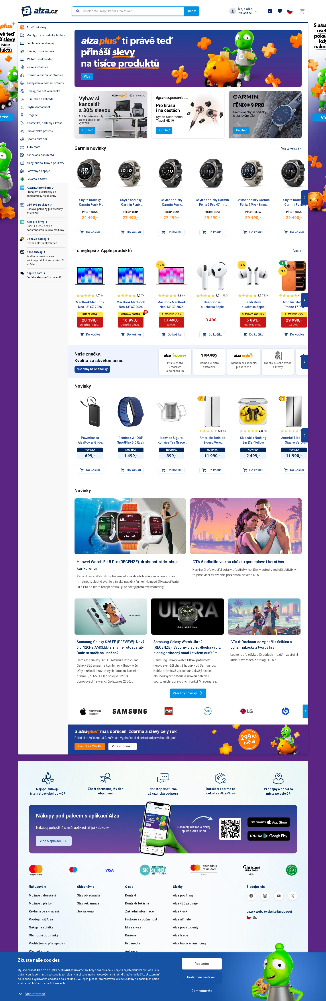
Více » (297, 251)
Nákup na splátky (41, 927)
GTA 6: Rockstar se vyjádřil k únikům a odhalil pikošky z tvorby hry (261, 645)
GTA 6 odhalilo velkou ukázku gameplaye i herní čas (238, 561)
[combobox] (128, 11)
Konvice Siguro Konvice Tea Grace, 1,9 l (171, 440)
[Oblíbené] (280, 11)
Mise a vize (133, 927)
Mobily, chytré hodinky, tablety (46, 35)
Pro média (132, 943)
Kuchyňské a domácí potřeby (45, 83)
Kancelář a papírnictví (40, 155)
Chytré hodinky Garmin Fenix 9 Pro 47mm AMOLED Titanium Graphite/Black (171, 202)
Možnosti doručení (42, 895)
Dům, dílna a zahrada (40, 99)
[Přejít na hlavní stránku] (39, 11)
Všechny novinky (185, 693)
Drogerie (32, 115)
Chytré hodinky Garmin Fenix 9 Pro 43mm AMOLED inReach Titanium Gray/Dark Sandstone (253, 202)
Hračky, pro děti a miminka (43, 91)
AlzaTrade (180, 935)
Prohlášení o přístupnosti (47, 943)
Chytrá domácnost (38, 107)
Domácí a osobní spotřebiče (45, 75)
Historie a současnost (141, 919)
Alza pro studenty (185, 927)
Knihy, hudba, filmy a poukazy (45, 163)
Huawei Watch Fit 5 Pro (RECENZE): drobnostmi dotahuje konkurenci (128, 565)
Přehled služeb (39, 951)
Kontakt (130, 895)
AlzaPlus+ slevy (36, 27)
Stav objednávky (88, 895)
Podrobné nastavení (201, 977)
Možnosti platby (40, 903)
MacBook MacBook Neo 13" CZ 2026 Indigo (131, 304)
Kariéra (130, 935)
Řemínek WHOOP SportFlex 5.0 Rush (130, 440)
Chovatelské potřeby (40, 131)
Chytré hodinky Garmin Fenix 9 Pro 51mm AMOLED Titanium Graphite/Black (294, 202)
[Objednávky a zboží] (270, 11)
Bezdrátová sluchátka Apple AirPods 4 (212, 304)
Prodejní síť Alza (41, 919)
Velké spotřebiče (37, 67)
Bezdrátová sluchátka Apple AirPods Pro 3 (253, 304)
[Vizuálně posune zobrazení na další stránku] (304, 197)
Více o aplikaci (50, 841)
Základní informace (139, 911)
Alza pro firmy (183, 895)
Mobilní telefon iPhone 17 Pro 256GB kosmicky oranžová (294, 304)
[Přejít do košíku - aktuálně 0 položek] (302, 11)
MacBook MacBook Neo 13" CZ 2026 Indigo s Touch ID (90, 304)
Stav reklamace (88, 903)
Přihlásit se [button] (245, 13)
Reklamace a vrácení (44, 911)
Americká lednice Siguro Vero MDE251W (212, 440)
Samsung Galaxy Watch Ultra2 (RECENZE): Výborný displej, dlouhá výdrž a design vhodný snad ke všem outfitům (187, 647)
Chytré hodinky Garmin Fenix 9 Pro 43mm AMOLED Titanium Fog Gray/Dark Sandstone (130, 202)
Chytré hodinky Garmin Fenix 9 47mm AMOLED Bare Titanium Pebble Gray (90, 202)
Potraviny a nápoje (38, 171)
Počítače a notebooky (41, 43)
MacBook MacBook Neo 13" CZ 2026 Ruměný (171, 304)
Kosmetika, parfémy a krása (44, 123)
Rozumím (202, 963)
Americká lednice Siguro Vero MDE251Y (294, 440)
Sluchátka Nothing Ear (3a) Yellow (253, 440)
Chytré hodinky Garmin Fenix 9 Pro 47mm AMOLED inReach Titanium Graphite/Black (212, 202)
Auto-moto (34, 147)
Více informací (35, 994)
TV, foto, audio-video (40, 59)
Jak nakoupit (86, 911)
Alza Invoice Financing (189, 943)
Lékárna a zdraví (37, 179)
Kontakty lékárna (137, 903)
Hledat (191, 11)
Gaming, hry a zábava (40, 51)
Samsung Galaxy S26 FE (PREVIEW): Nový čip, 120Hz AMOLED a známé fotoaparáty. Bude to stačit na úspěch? (110, 647)
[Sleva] (160, 265)
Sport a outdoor (37, 139)
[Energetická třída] (282, 263)
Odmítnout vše (201, 991)
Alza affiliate (182, 919)
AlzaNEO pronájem (186, 903)
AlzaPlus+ (180, 911)
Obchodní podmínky (43, 935)
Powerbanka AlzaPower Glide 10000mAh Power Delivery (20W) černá (90, 440)
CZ (255, 917)
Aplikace (131, 951)
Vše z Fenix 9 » (291, 148)
